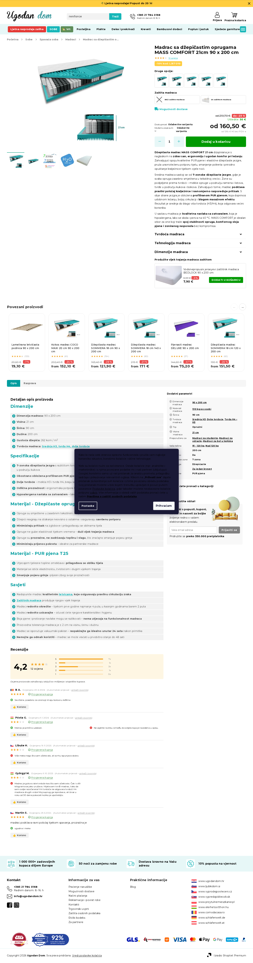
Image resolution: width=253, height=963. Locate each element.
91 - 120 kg (198, 445)
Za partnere (76, 922)
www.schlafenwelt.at (211, 922)
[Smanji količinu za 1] (160, 142)
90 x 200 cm (199, 402)
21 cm (195, 432)
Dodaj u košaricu (216, 142)
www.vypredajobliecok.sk (214, 896)
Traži (115, 16)
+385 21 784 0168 (25, 886)
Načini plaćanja (78, 895)
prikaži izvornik (79, 690)
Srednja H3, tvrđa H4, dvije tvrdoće (66, 446)
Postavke (88, 505)
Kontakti (74, 904)
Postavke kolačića (103, 488)
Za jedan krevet (202, 469)
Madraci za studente (205, 438)
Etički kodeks (77, 917)
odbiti (93, 492)
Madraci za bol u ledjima (218, 441)
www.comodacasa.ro (211, 912)
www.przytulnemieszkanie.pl (216, 902)
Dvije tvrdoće (215, 419)
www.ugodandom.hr (211, 881)
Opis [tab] (13, 383)
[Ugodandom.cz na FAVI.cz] (19, 939)
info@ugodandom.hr (28, 896)
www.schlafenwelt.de (211, 917)
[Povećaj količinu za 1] (179, 142)
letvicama (65, 594)
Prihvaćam (164, 505)
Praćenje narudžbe (80, 886)
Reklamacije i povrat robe (85, 900)
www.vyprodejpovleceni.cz (215, 891)
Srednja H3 (199, 419)
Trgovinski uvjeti (79, 908)
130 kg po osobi (201, 409)
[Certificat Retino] (50, 939)
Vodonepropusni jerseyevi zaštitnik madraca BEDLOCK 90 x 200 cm (211, 271)
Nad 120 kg (212, 445)
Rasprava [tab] (30, 383)
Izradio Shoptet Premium (230, 955)
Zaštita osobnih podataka (85, 913)
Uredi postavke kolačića (87, 955)
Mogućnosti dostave (173, 109)
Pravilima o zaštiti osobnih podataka (112, 496)
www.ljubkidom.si (209, 886)
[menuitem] (27, 29)
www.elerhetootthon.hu (213, 907)
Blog (133, 886)
